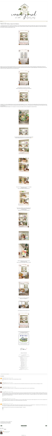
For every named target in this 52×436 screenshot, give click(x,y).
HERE (23, 298)
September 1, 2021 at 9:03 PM (12, 398)
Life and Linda (27, 354)
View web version (24, 427)
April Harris (25, 355)
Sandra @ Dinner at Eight (5, 398)
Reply (2, 380)
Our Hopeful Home (25, 366)
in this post (4, 104)
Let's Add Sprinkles (25, 361)
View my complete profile (6, 432)
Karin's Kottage (26, 365)
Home (23, 425)
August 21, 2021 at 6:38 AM (10, 391)
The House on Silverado (20, 354)
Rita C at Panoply (4, 391)
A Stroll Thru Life (25, 359)
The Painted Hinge (23, 369)
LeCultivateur (26, 362)
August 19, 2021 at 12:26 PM (9, 382)
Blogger (25, 435)
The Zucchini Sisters (25, 358)
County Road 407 (27, 369)
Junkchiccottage (4, 382)
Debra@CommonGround (7, 431)
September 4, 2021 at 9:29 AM (9, 403)
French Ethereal (4, 403)
